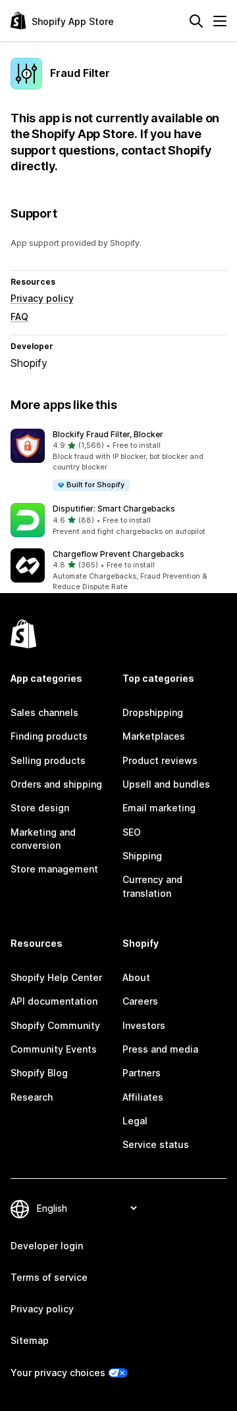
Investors (143, 1025)
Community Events (54, 1049)
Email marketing (159, 807)
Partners (141, 1072)
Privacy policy (42, 298)
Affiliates (142, 1097)
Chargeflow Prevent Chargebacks (118, 554)
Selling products (48, 760)
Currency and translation (152, 886)
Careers (140, 1001)
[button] (118, 460)
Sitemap (30, 1340)
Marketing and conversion (43, 838)
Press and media (160, 1049)
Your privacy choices (58, 1372)
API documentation (54, 1001)
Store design (40, 807)
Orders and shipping (56, 784)
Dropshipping (152, 712)
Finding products (49, 736)
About (136, 977)
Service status (155, 1144)
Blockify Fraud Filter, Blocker (108, 434)
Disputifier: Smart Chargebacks (114, 509)
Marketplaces (153, 736)
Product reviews (160, 760)
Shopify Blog (39, 1072)
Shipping (142, 855)
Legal (134, 1120)
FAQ (19, 316)
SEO (131, 832)
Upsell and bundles (166, 784)
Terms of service (49, 1277)
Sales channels (44, 712)
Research (32, 1097)
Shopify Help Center (56, 977)
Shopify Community (55, 1025)
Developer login (47, 1245)
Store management (54, 868)
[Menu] (219, 21)
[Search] (196, 21)
